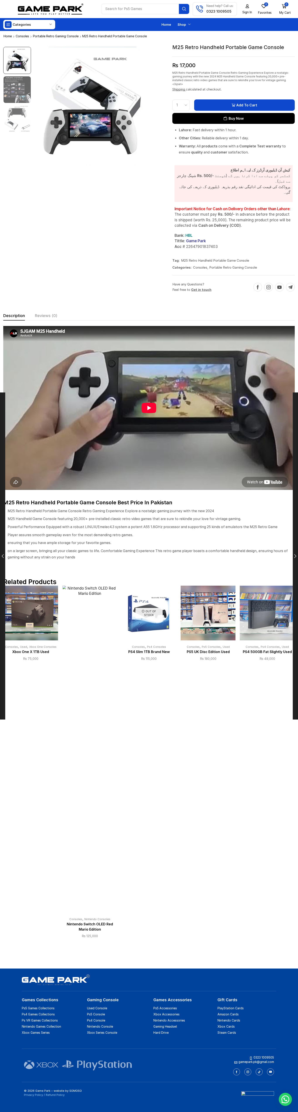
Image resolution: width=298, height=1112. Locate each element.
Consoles (22, 36)
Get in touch (201, 290)
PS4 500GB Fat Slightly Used (267, 652)
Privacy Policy (33, 1095)
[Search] (184, 9)
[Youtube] (279, 287)
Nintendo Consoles (97, 919)
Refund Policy (55, 1095)
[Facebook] (257, 287)
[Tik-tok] (259, 1071)
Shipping (179, 89)
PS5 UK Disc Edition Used (208, 652)
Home (7, 36)
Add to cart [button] (31, 615)
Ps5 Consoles (211, 646)
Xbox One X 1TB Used (30, 652)
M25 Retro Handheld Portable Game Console (215, 260)
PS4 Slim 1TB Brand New (149, 652)
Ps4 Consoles (156, 646)
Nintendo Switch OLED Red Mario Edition (90, 926)
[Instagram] (268, 287)
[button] (247, 9)
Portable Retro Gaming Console (56, 36)
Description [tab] (14, 315)
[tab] (14, 317)
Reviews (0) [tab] (46, 315)
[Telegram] (290, 287)
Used (23, 646)
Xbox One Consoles (43, 646)
